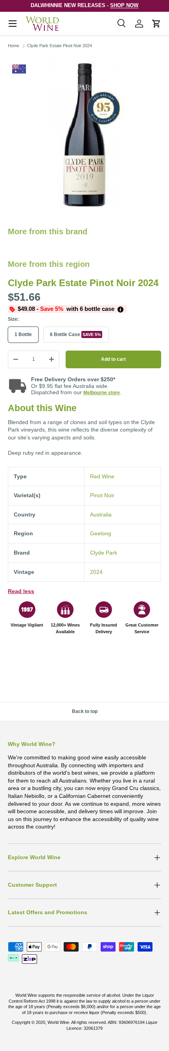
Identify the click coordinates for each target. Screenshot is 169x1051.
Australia (101, 514)
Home (13, 45)
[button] (156, 23)
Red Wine (102, 476)
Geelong (100, 533)
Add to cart (113, 359)
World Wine (58, 1022)
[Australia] (19, 68)
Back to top (84, 711)
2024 (96, 572)
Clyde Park (103, 552)
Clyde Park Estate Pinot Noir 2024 (59, 45)
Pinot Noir (102, 495)
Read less (21, 591)
